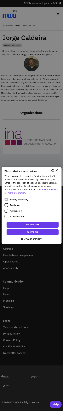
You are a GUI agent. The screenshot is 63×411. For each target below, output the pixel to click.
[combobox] (52, 170)
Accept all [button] (32, 232)
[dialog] (32, 205)
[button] (31, 239)
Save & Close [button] (32, 224)
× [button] (57, 170)
